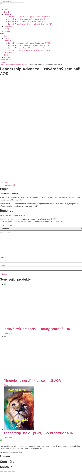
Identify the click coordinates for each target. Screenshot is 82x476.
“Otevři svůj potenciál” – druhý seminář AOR (28, 19)
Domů (6, 10)
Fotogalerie (8, 26)
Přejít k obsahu (5, 1)
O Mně (6, 12)
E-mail (3, 265)
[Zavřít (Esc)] (1, 472)
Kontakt (7, 31)
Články (6, 29)
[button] (41, 33)
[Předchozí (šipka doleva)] (1, 475)
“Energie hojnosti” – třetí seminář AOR (26, 22)
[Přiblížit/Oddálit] (13, 472)
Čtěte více (8, 334)
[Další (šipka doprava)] (5, 475)
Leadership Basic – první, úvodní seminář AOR (29, 17)
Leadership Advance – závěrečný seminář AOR (30, 24)
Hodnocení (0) (9, 185)
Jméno (3, 257)
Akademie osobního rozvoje (16, 65)
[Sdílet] (5, 472)
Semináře (7, 14)
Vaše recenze (5, 232)
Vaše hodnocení (6, 225)
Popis (6, 183)
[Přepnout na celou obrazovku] (9, 472)
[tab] (43, 182)
